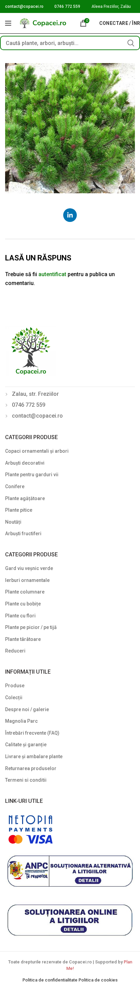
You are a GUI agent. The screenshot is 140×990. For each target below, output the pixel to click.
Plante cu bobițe (23, 603)
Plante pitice (18, 510)
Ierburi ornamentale (27, 580)
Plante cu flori (20, 615)
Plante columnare (25, 592)
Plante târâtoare (23, 639)
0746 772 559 (67, 6)
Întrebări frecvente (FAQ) (32, 733)
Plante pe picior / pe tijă (31, 627)
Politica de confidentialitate (50, 979)
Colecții (13, 697)
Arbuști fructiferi (23, 533)
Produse (14, 685)
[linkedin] (70, 215)
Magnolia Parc (21, 721)
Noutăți (13, 522)
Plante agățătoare (25, 498)
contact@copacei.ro (24, 6)
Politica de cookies (98, 979)
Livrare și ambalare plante (34, 756)
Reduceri (15, 651)
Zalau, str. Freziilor (35, 394)
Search (130, 43)
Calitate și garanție (26, 744)
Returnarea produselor (30, 768)
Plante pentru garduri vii (31, 474)
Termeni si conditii (26, 780)
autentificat (52, 274)
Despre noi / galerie (27, 709)
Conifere (14, 486)
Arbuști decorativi (25, 463)
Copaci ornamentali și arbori (37, 451)
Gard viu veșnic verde (29, 568)
